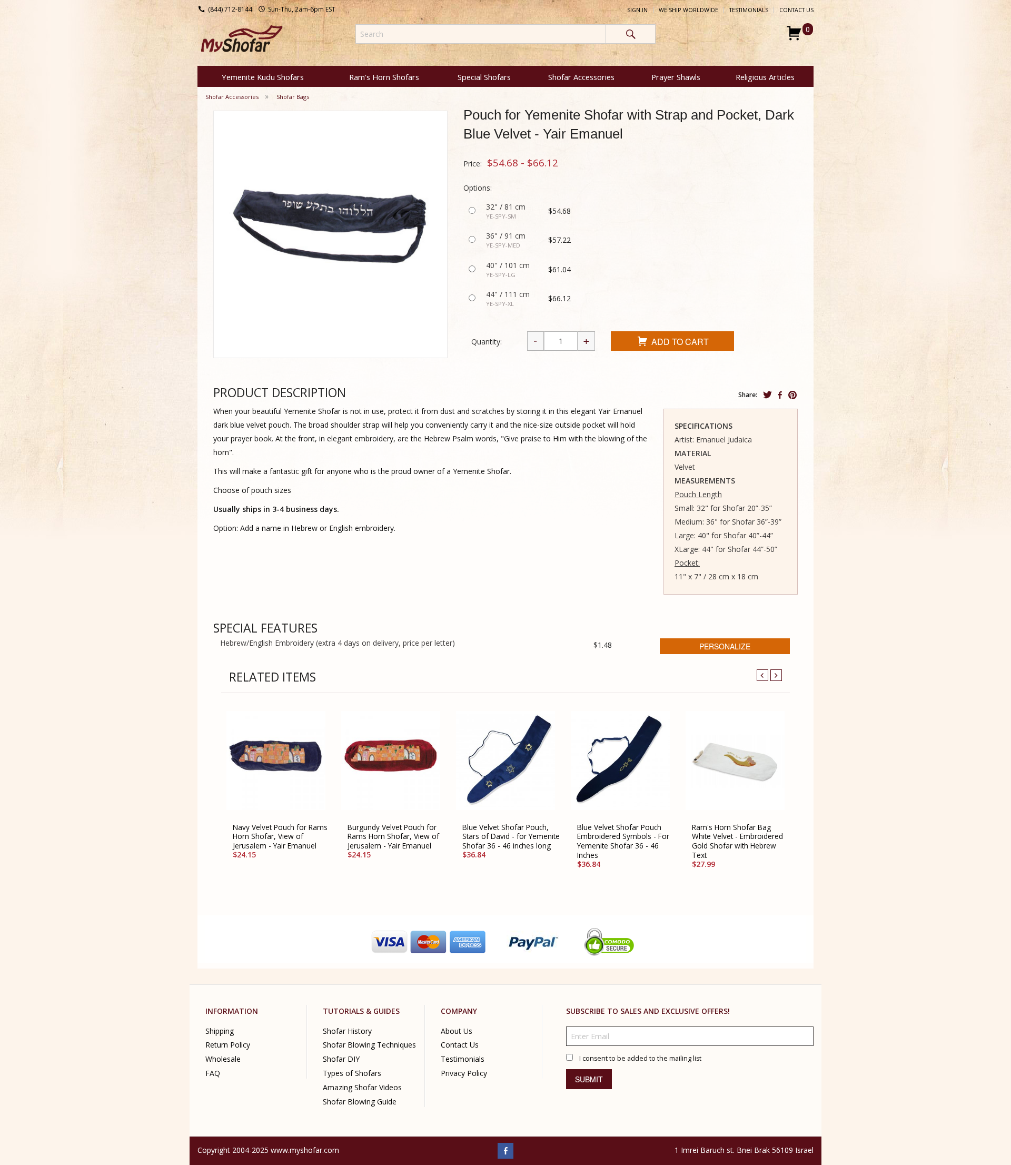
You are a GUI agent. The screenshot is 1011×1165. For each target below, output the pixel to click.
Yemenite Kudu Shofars (263, 77)
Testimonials (748, 10)
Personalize (724, 646)
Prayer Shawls (675, 77)
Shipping (219, 1030)
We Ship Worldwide (688, 10)
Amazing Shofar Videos (362, 1087)
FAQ (212, 1073)
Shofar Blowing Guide (360, 1102)
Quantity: (486, 342)
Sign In (637, 10)
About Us (456, 1030)
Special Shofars (484, 77)
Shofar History (347, 1030)
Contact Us (796, 10)
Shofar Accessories (581, 77)
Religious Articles (765, 77)
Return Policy (227, 1045)
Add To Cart (680, 341)
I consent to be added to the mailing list (640, 1057)
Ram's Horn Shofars (384, 77)
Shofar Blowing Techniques (369, 1045)
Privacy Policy (464, 1073)
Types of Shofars (352, 1073)
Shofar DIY (341, 1059)
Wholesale (223, 1059)
